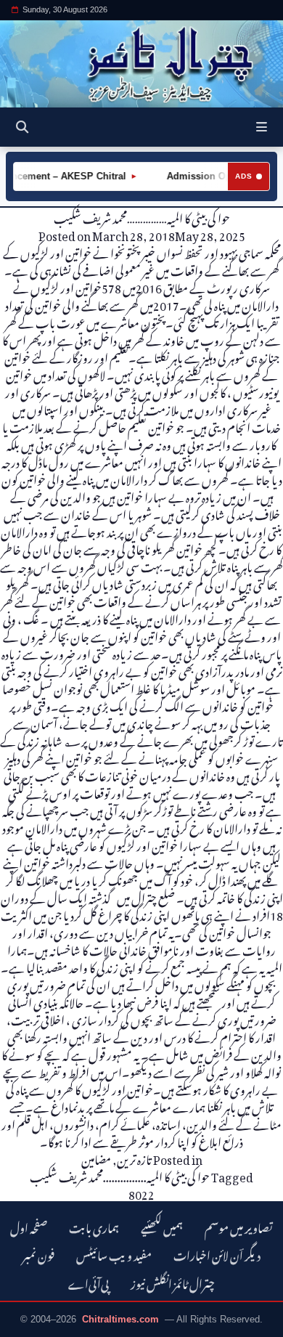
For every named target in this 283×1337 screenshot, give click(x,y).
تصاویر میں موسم (239, 1226)
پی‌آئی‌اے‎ (88, 1282)
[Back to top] (25, 1323)
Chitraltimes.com (120, 1319)
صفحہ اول (28, 1226)
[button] (261, 127)
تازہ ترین (134, 1157)
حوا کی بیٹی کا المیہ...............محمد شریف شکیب (120, 1175)
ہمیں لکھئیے (162, 1226)
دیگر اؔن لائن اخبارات (217, 1253)
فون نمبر (38, 1253)
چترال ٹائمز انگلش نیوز (173, 1282)
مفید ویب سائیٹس (114, 1253)
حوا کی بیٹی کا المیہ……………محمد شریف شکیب (142, 216)
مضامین (96, 1157)
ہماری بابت (94, 1226)
